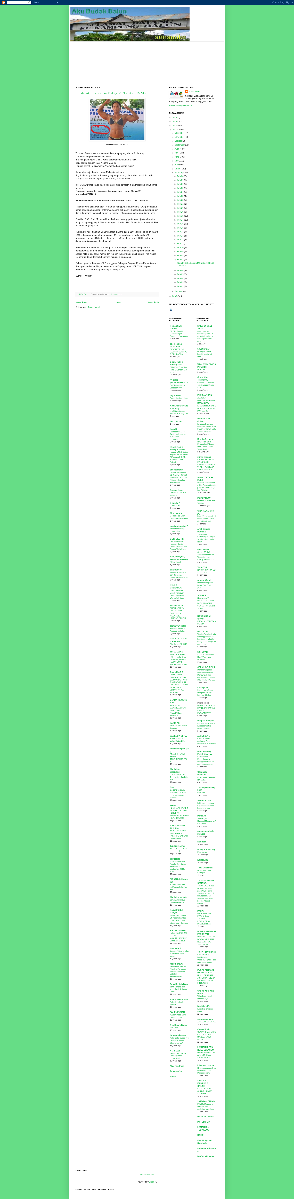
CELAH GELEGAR (206, 667)
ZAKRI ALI (175, 723)
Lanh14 (173, 429)
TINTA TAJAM (176, 652)
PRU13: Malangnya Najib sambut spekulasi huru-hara (205, 1106)
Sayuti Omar (203, 349)
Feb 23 (180, 196)
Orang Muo (202, 377)
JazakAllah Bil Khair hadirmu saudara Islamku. (178, 795)
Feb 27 (180, 180)
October (178, 141)
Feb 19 (180, 212)
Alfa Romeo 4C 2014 (178, 644)
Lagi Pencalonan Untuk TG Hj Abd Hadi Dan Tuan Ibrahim (206, 959)
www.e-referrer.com (147, 1174)
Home (118, 302)
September (180, 145)
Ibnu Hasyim (176, 421)
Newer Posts (81, 302)
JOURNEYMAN (177, 1012)
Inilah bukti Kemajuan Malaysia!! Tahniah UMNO (110, 93)
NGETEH (201, 370)
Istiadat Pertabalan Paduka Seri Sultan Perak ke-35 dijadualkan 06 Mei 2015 (178, 866)
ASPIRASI (175, 1051)
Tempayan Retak (178, 626)
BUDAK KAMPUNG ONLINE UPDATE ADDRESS (205, 1091)
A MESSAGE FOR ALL (206, 1022)
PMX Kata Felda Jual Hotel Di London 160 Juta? (178, 369)
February (179, 172)
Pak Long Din (203, 1122)
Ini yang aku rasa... (179, 1035)
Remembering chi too (178, 398)
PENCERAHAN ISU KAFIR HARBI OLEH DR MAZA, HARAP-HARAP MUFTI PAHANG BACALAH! (178, 659)
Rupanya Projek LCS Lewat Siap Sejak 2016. (206, 585)
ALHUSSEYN (203, 736)
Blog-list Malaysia (206, 721)
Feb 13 (180, 236)
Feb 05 (180, 274)
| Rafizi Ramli (176, 447)
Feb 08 (180, 255)
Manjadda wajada (178, 897)
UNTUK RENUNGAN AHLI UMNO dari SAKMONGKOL (206, 1055)
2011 (174, 125)
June (177, 157)
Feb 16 (180, 224)
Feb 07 (180, 259)
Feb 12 (180, 240)
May (176, 161)
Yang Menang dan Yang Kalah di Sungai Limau (178, 989)
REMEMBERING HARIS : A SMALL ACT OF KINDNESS (179, 351)
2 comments (116, 294)
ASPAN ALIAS (204, 800)
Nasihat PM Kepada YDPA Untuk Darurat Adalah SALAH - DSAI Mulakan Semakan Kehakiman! (179, 477)
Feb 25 (180, 188)
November (179, 137)
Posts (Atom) (94, 307)
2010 (174, 129)
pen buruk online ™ (179, 526)
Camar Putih (203, 1029)
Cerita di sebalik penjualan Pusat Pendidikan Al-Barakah (206, 741)
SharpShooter (176, 570)
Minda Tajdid (203, 703)
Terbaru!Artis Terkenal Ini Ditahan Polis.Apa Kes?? (179, 887)
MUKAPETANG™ (205, 1116)
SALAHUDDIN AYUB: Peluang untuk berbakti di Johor (178, 1055)
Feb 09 (180, 251)
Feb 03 (180, 282)
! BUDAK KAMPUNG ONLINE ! (202, 1083)
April (177, 165)
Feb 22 (180, 200)
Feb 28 (180, 176)
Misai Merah (176, 513)
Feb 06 (180, 270)
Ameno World (203, 580)
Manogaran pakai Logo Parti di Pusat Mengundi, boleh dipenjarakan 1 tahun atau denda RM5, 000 (206, 675)
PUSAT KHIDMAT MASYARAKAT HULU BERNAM (205, 973)
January (178, 291)
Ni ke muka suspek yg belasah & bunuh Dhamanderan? (179, 1040)
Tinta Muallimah (205, 868)
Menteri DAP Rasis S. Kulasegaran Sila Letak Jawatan (206, 725)
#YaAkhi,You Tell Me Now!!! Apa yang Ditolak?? (205, 657)
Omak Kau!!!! (176, 672)
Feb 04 (180, 278)
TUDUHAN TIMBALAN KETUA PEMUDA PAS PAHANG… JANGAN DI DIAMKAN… (179, 833)
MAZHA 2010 (176, 605)
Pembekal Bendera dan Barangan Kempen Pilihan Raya (178, 574)
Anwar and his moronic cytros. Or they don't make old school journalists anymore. (205, 336)
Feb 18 (180, 216)
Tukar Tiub (202, 567)
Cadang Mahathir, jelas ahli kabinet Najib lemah (179, 953)
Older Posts (153, 302)
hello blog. (201, 793)
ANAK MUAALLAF (179, 999)
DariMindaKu (203, 1006)
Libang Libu (202, 687)
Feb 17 (180, 220)
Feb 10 (180, 248)
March (177, 169)
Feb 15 (180, 228)
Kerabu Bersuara (205, 439)
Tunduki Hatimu (177, 846)
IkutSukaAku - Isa (205, 1156)
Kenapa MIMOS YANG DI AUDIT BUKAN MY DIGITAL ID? (206, 408)
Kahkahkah (202, 852)
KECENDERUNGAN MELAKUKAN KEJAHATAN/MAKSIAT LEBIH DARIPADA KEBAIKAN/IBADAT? (206, 465)
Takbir (173, 805)
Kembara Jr (176, 948)
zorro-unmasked (205, 1019)
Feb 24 (180, 192)
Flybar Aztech (175, 562)
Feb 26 (180, 184)
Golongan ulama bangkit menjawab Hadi (204, 354)
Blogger (152, 1182)
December (179, 133)
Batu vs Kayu (176, 490)
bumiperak (175, 859)
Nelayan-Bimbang (206, 849)
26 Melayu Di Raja (206, 1101)
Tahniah (200, 503)
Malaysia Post (177, 1066)
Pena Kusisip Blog (179, 984)
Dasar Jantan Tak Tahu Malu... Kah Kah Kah (178, 777)
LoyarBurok (176, 395)
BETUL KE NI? (177, 539)
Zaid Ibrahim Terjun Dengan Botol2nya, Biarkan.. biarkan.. (205, 692)
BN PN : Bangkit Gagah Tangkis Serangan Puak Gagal (179, 333)
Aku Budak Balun (178, 1025)
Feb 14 (180, 232)
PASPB (200, 911)
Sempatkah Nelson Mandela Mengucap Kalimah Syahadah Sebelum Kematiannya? (178, 971)
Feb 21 (180, 204)
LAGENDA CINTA (178, 736)
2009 (174, 296)
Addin (173, 1076)
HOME (200, 1135)
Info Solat (174, 1028)
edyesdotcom (176, 470)
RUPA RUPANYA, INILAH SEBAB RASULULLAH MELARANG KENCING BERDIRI (178, 613)
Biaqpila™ (175, 503)
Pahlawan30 (176, 1071)
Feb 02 (180, 286)
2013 (174, 117)
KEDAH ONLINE (178, 930)
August (178, 149)
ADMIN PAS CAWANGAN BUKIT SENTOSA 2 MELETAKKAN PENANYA (178, 710)
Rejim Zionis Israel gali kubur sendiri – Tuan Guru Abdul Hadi (206, 518)
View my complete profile (180, 105)
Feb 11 (180, 243)
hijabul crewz (176, 964)
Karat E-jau (202, 860)
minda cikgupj (204, 457)
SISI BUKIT (202, 652)
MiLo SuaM (202, 631)
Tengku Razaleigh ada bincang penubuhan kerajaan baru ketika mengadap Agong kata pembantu (206, 639)
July (176, 153)
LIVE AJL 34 (175, 506)
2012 (174, 121)
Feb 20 (180, 208)
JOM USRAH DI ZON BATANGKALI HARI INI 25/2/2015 (206, 980)
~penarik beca (204, 549)
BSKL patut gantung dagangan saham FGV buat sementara (206, 805)
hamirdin (201, 842)
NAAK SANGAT (177, 825)
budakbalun (194, 91)
